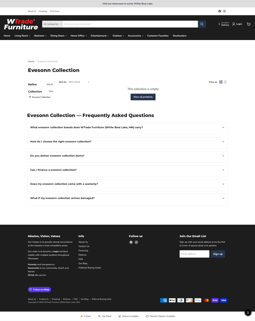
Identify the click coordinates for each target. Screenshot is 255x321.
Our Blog (83, 263)
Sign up (218, 254)
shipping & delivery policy (202, 162)
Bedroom (39, 35)
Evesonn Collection (40, 97)
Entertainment (99, 35)
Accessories (135, 35)
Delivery (83, 254)
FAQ (81, 259)
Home (7, 35)
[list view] (225, 82)
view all (50, 84)
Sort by (62, 82)
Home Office (78, 35)
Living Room (22, 35)
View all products (143, 97)
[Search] (202, 24)
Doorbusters (180, 35)
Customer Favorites (158, 35)
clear (51, 91)
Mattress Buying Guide (90, 267)
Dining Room (57, 35)
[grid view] (221, 82)
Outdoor (117, 35)
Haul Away (54, 11)
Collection (35, 91)
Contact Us (84, 246)
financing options (54, 176)
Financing (43, 11)
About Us (32, 11)
